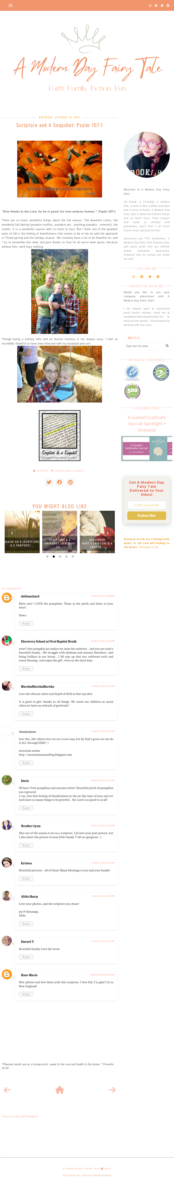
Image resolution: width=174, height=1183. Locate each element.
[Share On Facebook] (60, 482)
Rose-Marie (29, 975)
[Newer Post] (7, 1090)
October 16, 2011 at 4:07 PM (103, 863)
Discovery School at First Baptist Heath (49, 641)
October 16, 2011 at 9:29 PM (103, 896)
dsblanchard (30, 596)
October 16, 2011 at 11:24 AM (102, 780)
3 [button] (60, 556)
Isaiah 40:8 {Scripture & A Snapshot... (22, 543)
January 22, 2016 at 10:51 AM (102, 975)
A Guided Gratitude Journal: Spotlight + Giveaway (147, 423)
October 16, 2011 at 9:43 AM (103, 731)
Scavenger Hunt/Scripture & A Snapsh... (97, 543)
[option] (22, 532)
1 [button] (47, 556)
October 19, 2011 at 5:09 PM (103, 941)
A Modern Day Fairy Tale (81, 1168)
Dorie (25, 781)
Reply (26, 623)
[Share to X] (49, 482)
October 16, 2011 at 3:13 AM (103, 686)
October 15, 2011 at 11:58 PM (102, 596)
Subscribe (147, 516)
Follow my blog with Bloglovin (20, 1116)
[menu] (10, 5)
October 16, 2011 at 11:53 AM (102, 826)
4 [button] (66, 556)
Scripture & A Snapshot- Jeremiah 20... (60, 543)
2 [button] (53, 556)
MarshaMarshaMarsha (37, 687)
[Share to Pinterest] (70, 482)
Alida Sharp (29, 896)
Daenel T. (27, 942)
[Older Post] (112, 1090)
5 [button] (72, 556)
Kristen (26, 863)
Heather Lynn (31, 826)
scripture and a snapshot (69, 470)
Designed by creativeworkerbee (87, 1175)
